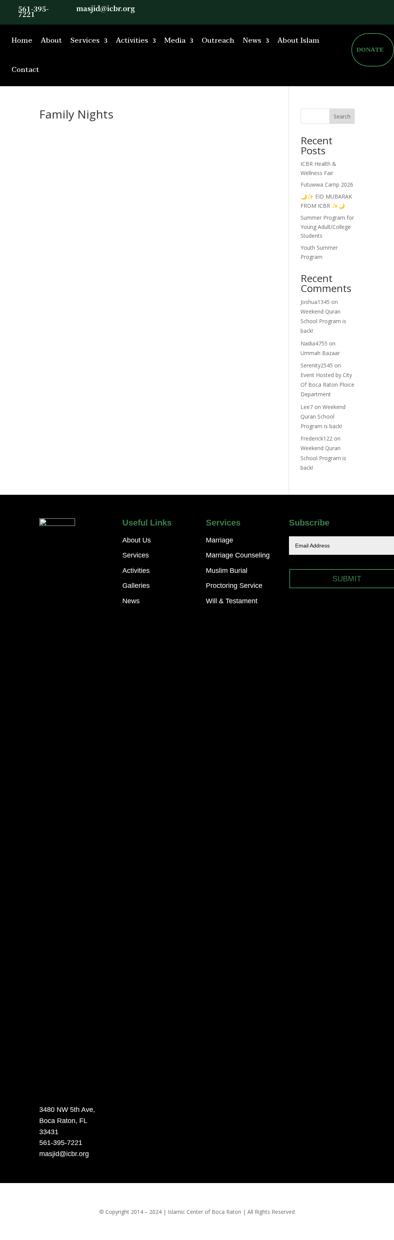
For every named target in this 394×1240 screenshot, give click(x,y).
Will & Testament (231, 601)
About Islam (298, 41)
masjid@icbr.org (105, 8)
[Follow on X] (342, 8)
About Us (136, 540)
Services (85, 41)
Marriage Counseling (238, 555)
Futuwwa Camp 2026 (327, 184)
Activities (132, 41)
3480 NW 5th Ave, (67, 1109)
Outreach (218, 41)
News (252, 41)
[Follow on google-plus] (372, 8)
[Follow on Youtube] (388, 8)
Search (342, 116)
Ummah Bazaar (320, 353)
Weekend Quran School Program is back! (323, 321)
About (51, 41)
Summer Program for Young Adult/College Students (327, 227)
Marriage (219, 540)
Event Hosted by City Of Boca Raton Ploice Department (327, 384)
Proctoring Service (234, 585)
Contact (25, 70)
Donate (370, 50)
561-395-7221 (33, 11)
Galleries (136, 585)
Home (22, 41)
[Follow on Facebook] (357, 8)
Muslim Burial (226, 570)
